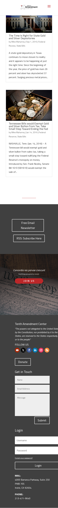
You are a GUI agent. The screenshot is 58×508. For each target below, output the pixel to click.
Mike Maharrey (18, 41)
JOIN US (29, 281)
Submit (42, 420)
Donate (23, 362)
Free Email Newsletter (28, 225)
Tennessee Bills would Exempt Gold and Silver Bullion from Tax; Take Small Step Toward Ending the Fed (29, 126)
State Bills (21, 45)
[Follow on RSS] (47, 350)
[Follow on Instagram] (41, 350)
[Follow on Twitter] (23, 350)
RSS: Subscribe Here (29, 238)
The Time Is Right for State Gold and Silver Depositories (27, 37)
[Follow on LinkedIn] (35, 350)
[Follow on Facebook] (29, 350)
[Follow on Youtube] (17, 350)
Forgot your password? (24, 458)
